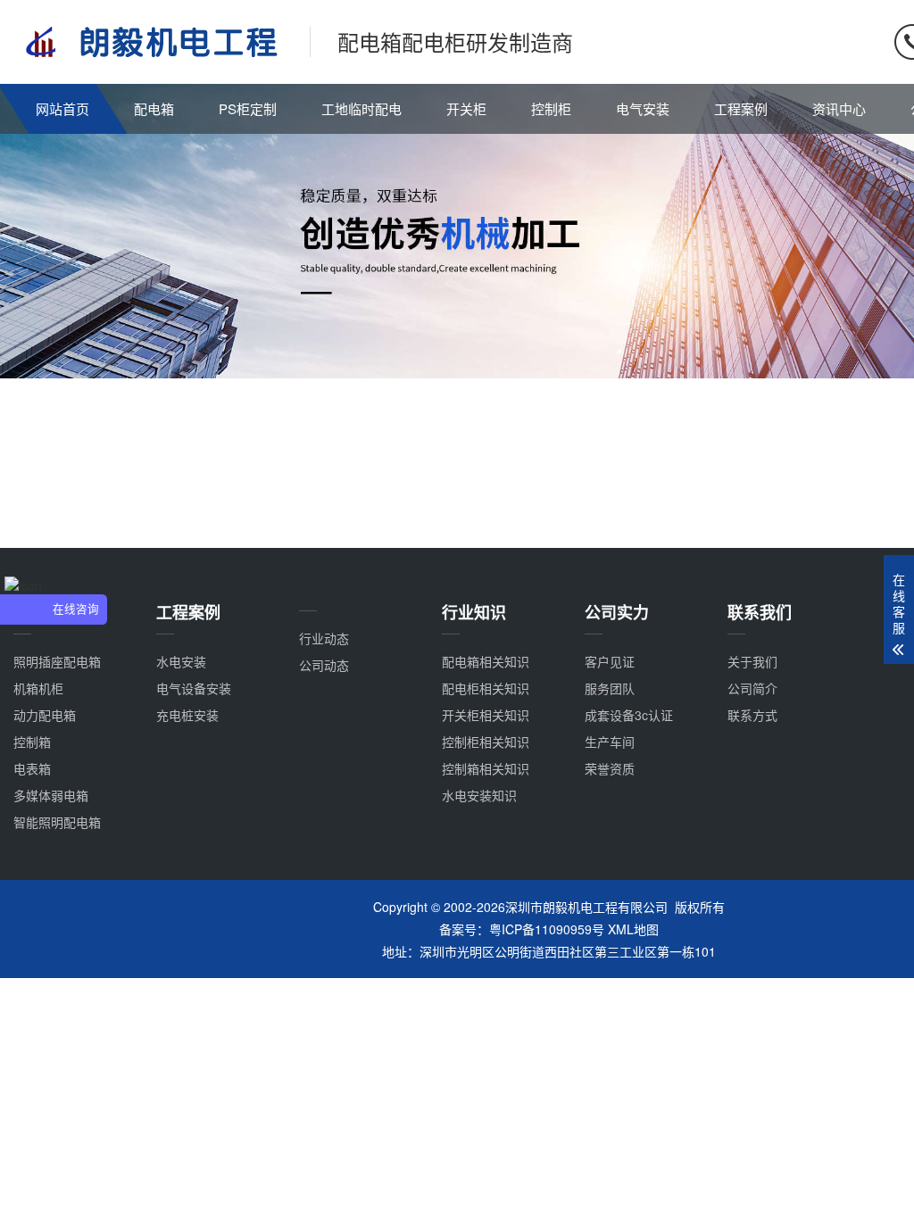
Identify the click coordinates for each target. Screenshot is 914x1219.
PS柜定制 (248, 108)
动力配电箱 (44, 715)
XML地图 (633, 929)
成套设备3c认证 (629, 715)
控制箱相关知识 (485, 768)
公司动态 (324, 665)
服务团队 (610, 688)
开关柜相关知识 (485, 715)
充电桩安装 (187, 715)
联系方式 (752, 715)
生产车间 (610, 741)
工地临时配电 (361, 108)
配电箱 (154, 108)
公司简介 (752, 688)
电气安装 (642, 108)
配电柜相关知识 (485, 688)
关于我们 (752, 661)
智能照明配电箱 (57, 822)
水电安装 (181, 661)
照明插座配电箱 (57, 661)
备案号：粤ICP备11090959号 (521, 929)
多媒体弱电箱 (50, 795)
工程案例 (741, 108)
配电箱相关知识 (485, 661)
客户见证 (610, 661)
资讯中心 (839, 108)
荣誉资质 (610, 768)
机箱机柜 (38, 688)
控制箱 (32, 741)
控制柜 (551, 108)
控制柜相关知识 (485, 741)
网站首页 (62, 108)
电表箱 (32, 768)
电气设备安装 (193, 688)
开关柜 (466, 108)
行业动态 (324, 638)
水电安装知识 (479, 795)
